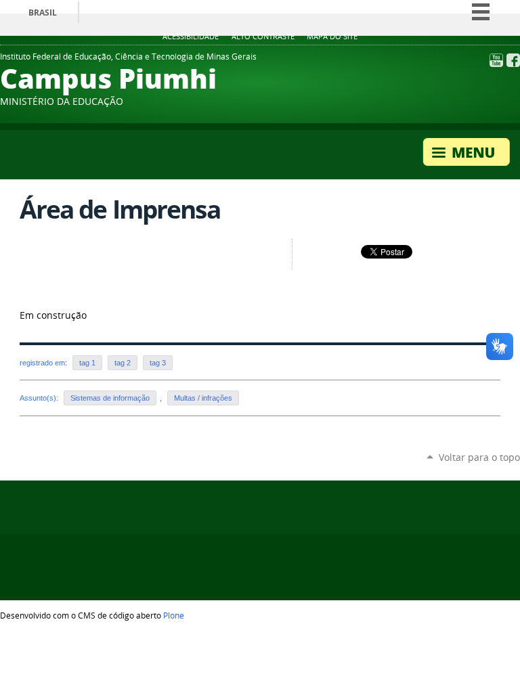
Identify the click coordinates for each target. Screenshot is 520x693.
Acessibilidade (190, 36)
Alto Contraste (263, 36)
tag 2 (122, 363)
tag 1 (87, 363)
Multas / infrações (203, 398)
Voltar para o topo (479, 457)
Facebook (513, 60)
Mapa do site (332, 36)
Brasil (42, 12)
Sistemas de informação (110, 398)
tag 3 (158, 363)
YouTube (496, 60)
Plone (173, 615)
